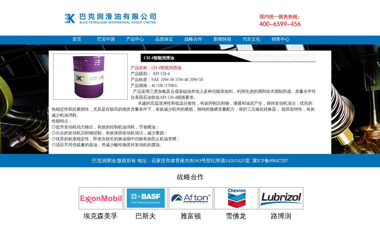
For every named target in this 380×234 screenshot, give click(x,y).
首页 (76, 39)
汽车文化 (251, 39)
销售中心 (280, 39)
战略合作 (193, 39)
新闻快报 (222, 39)
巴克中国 (106, 39)
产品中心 (135, 39)
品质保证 (164, 39)
